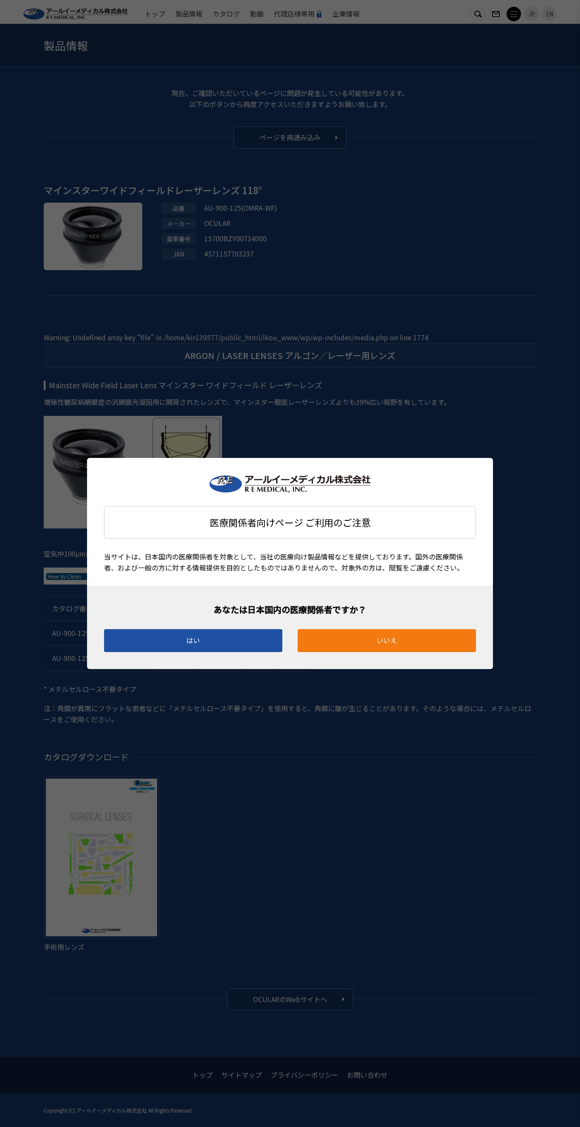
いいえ (387, 640)
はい (193, 640)
